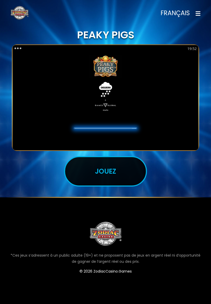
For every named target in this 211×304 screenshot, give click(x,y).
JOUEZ (105, 171)
